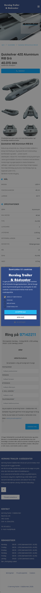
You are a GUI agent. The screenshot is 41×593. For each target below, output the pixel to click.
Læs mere (16, 292)
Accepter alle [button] (20, 312)
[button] (20, 322)
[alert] (20, 296)
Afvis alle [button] (20, 317)
